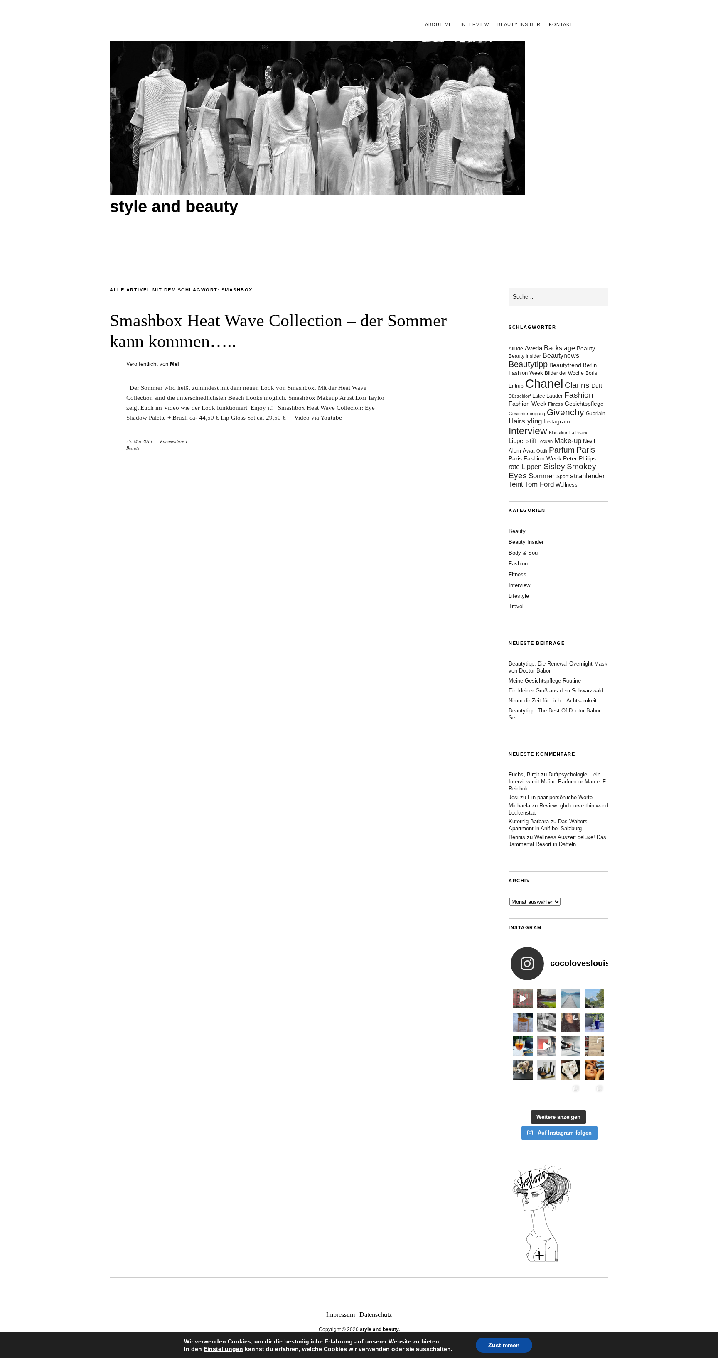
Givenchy (565, 412)
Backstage (559, 348)
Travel (516, 606)
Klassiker (558, 432)
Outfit (541, 450)
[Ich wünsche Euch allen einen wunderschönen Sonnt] (523, 1046)
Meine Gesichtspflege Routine (545, 681)
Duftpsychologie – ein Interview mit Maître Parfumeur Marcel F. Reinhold (558, 781)
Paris (585, 449)
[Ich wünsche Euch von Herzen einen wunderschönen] (523, 1094)
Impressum (340, 1314)
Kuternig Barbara (529, 821)
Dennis (517, 837)
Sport (562, 477)
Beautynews (561, 355)
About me (438, 24)
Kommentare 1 (174, 441)
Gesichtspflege (584, 403)
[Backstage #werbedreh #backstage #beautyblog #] (547, 1046)
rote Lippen (525, 466)
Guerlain (595, 413)
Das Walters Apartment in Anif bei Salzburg (548, 825)
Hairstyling (525, 421)
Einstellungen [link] (223, 1349)
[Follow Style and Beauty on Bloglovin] (542, 1261)
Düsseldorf (520, 396)
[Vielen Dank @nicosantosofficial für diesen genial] (523, 998)
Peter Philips (579, 458)
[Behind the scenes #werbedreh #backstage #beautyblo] (570, 1046)
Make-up (567, 441)
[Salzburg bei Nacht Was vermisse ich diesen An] (595, 1094)
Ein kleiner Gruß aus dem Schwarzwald (556, 691)
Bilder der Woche (564, 373)
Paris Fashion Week (535, 458)
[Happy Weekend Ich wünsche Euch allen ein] (570, 1070)
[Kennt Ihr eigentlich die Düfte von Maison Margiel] (523, 1023)
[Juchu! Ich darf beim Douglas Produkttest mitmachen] (595, 1023)
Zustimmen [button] (504, 1345)
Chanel (544, 383)
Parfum (562, 449)
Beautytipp (528, 364)
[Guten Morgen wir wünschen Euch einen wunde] (523, 1070)
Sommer (542, 476)
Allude (516, 349)
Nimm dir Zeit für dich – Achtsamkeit (553, 700)
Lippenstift (522, 440)
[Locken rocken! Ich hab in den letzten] (570, 1023)
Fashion (578, 395)
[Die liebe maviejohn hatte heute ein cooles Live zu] (547, 1070)
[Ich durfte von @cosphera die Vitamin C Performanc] (570, 1094)
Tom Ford (539, 484)
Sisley (554, 466)
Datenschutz (375, 1314)
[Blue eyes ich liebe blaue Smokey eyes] (595, 1070)
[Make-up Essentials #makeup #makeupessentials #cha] (547, 1023)
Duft (596, 386)
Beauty (133, 448)
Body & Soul (524, 553)
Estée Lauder (547, 396)
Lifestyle (519, 596)
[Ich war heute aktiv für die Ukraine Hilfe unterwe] (595, 1046)
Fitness (555, 403)
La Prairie (578, 432)
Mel (174, 364)
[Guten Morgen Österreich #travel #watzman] (595, 998)
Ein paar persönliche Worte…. (564, 797)
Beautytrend (565, 365)
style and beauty (174, 206)
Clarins (577, 385)
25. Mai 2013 (139, 441)
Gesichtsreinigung (527, 413)
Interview (474, 24)
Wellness (567, 485)
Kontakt (561, 24)
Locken (545, 441)
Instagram (556, 421)
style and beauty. (380, 1329)
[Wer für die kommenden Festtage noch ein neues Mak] (547, 1094)
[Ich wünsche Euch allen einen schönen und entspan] (547, 998)
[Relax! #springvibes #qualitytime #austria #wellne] (570, 998)
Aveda (533, 348)
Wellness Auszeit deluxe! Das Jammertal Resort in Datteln (557, 840)
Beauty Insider (519, 24)
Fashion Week (527, 403)
